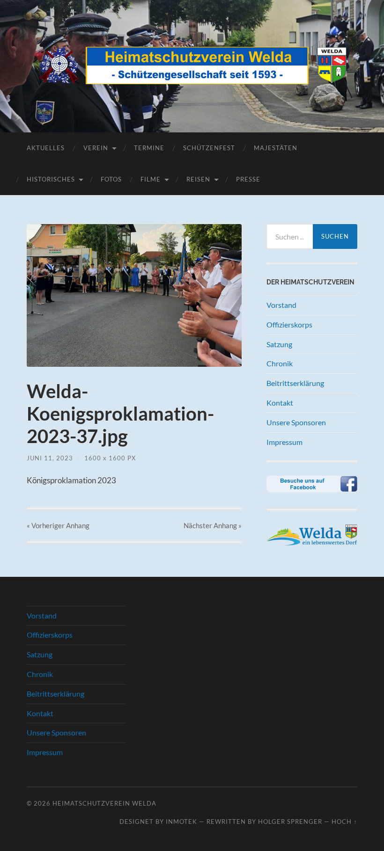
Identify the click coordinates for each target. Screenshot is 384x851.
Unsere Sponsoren (296, 422)
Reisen (198, 179)
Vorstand (281, 304)
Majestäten (275, 148)
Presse (248, 179)
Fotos (111, 179)
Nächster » (213, 525)
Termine (149, 148)
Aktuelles (46, 148)
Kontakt (279, 402)
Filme (150, 179)
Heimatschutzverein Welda (104, 803)
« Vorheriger (58, 525)
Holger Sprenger (290, 821)
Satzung (279, 344)
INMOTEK (181, 821)
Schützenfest (209, 148)
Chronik (279, 363)
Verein (95, 148)
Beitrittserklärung (295, 382)
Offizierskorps (289, 324)
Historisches (51, 179)
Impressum (284, 441)
